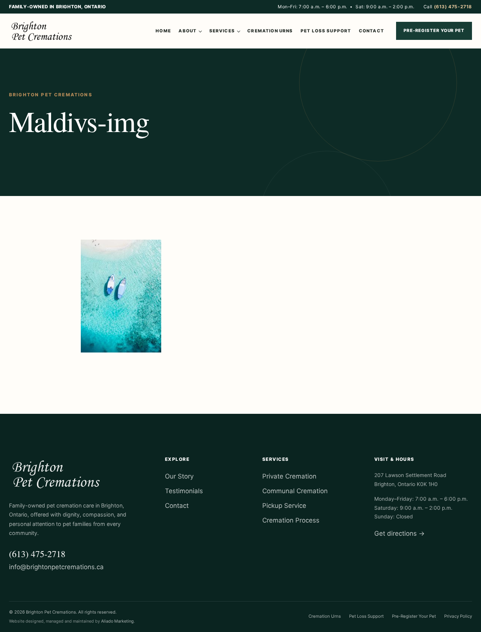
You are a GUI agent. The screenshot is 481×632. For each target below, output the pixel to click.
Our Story (179, 476)
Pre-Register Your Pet (434, 30)
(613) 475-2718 (37, 554)
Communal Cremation (295, 491)
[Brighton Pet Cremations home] (43, 30)
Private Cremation (289, 476)
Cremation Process (290, 520)
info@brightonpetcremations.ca (56, 567)
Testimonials (184, 491)
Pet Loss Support (326, 30)
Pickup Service (284, 505)
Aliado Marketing (117, 621)
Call (448, 6)
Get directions (399, 533)
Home (163, 30)
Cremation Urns (270, 30)
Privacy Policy (458, 616)
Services (222, 30)
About (187, 30)
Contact (371, 30)
